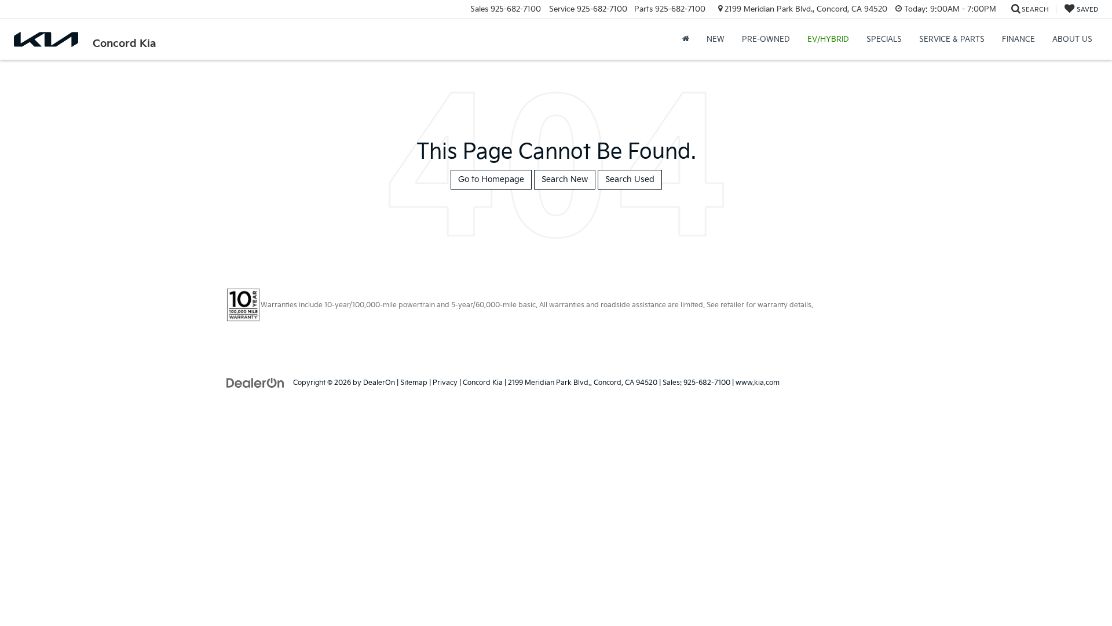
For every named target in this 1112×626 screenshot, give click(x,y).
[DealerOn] (255, 382)
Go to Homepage (491, 179)
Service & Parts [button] (952, 39)
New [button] (716, 39)
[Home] (686, 39)
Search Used (629, 179)
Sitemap (413, 382)
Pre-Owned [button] (766, 39)
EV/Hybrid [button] (828, 39)
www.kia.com (758, 382)
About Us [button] (1072, 39)
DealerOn (379, 382)
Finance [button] (1018, 39)
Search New (565, 179)
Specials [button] (884, 39)
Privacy (445, 382)
